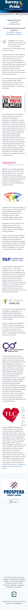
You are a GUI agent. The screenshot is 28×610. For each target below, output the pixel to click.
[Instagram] (17, 14)
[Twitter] (14, 14)
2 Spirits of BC (14, 22)
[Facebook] (11, 14)
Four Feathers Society (14, 24)
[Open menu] (14, 11)
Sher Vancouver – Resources (14, 34)
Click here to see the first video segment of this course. (13, 466)
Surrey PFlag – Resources (14, 32)
